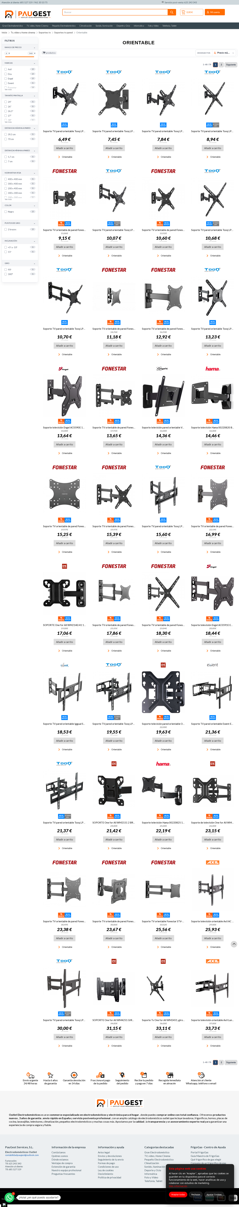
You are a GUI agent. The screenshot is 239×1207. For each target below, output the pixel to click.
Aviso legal (104, 1152)
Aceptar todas (178, 1194)
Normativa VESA (20, 173)
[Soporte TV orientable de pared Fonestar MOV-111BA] (163, 297)
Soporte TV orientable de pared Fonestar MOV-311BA (122, 625)
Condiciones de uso (108, 1166)
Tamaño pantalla (20, 95)
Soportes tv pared (63, 32)
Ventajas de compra (62, 1163)
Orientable (81, 32)
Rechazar (195, 1194)
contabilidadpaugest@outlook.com (22, 1155)
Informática (139, 25)
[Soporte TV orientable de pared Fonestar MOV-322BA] (64, 890)
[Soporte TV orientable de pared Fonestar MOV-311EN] (114, 396)
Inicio (4, 32)
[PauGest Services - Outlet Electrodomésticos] (27, 11)
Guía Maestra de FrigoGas (205, 1155)
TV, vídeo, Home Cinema (37, 25)
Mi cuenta (215, 12)
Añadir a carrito (64, 148)
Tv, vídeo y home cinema (23, 32)
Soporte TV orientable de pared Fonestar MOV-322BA (72, 921)
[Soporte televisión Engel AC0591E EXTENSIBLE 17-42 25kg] (213, 593)
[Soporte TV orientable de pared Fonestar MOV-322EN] (114, 495)
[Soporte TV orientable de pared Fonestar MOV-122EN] (163, 198)
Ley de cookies (106, 1170)
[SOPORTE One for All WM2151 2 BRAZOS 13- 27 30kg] (114, 791)
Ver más (8, 89)
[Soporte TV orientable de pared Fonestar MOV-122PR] (114, 890)
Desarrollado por (15, 1199)
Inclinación (20, 241)
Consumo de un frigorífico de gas (208, 1163)
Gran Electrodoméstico (12, 25)
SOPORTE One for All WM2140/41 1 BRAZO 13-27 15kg (74, 625)
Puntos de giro (20, 223)
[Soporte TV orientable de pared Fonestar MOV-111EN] (64, 198)
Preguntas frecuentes (63, 1173)
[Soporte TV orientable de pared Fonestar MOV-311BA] (114, 593)
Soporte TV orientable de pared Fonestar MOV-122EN (171, 229)
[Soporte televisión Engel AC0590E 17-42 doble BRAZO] (64, 396)
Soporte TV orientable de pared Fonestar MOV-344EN (171, 625)
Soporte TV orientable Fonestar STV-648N (165, 921)
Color (20, 205)
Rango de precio (20, 47)
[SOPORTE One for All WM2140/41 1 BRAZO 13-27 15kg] (64, 593)
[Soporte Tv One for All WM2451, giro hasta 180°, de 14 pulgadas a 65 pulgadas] (163, 988)
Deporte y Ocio (123, 25)
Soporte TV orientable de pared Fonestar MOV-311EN (122, 427)
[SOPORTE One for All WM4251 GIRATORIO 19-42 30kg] (114, 988)
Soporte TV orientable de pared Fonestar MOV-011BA (122, 328)
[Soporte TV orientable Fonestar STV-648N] (163, 890)
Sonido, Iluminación (104, 25)
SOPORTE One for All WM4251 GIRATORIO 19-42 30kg (124, 1020)
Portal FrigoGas (199, 1152)
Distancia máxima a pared (20, 128)
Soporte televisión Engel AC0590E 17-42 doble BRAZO (73, 427)
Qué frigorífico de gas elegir (206, 1159)
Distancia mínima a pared (20, 150)
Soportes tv (45, 32)
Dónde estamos (60, 1159)
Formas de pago (106, 1163)
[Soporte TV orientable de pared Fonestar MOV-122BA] (213, 495)
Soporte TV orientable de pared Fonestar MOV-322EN (122, 526)
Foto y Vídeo (153, 25)
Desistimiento (105, 1173)
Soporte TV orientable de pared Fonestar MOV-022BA (72, 526)
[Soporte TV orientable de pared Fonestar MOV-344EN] (163, 593)
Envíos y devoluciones (110, 1155)
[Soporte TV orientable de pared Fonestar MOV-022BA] (64, 495)
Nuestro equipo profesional (66, 1170)
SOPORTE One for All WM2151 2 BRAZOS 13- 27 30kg (123, 822)
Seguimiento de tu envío (111, 1159)
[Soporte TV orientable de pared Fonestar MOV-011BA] (114, 297)
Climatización (85, 25)
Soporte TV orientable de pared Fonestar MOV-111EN (72, 229)
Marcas (20, 63)
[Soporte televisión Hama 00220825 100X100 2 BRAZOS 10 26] (163, 791)
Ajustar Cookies (214, 1194)
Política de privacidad (109, 1177)
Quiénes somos (60, 1155)
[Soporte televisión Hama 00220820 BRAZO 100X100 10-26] (213, 396)
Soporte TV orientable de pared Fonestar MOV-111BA (171, 328)
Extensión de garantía (63, 1166)
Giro (20, 263)
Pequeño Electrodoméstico (63, 25)
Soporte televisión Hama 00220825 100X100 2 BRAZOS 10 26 (176, 822)
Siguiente (231, 64)
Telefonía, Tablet (169, 25)
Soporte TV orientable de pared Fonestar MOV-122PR (122, 921)
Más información (178, 1186)
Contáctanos (59, 1152)
